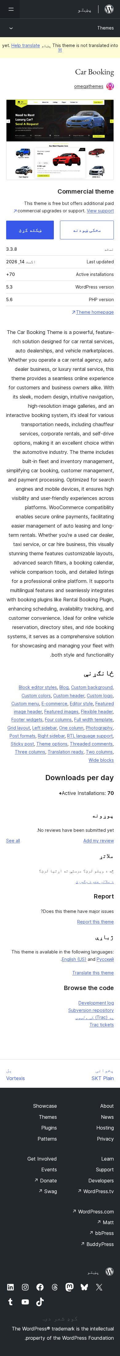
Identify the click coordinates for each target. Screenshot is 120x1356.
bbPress (101, 1233)
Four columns (58, 719)
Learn (107, 1159)
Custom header (68, 695)
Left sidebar (44, 727)
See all (13, 840)
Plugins (49, 1128)
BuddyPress (97, 1244)
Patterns (47, 1139)
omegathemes (88, 86)
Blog (64, 687)
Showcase (45, 1106)
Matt (105, 1222)
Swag (47, 1191)
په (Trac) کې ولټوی (94, 1017)
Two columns (99, 751)
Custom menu (25, 703)
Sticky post (22, 743)
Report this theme (95, 921)
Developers (101, 1180)
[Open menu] (10, 9)
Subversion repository (91, 1010)
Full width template (93, 719)
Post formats (22, 735)
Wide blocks (101, 760)
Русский (105, 959)
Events (49, 1169)
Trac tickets (102, 1024)
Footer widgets (26, 719)
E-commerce (54, 703)
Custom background (92, 687)
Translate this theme (93, 972)
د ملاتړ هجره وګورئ (95, 881)
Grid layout (18, 727)
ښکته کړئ (30, 230)
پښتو (93, 1272)
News (107, 1117)
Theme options (51, 743)
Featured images (61, 711)
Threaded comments (91, 743)
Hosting (105, 1128)
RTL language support (90, 735)
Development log (96, 1002)
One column (71, 727)
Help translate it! (36, 47)
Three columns (30, 751)
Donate (45, 1180)
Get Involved (42, 1159)
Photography (99, 727)
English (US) (74, 959)
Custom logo (100, 695)
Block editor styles (38, 687)
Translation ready (65, 751)
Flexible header (97, 711)
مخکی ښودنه (87, 230)
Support (105, 1169)
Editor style (81, 703)
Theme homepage (95, 312)
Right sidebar (51, 735)
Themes (105, 27)
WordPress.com (93, 1212)
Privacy (105, 1139)
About (107, 1106)
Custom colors (36, 695)
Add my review (98, 840)
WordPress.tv (95, 1191)
